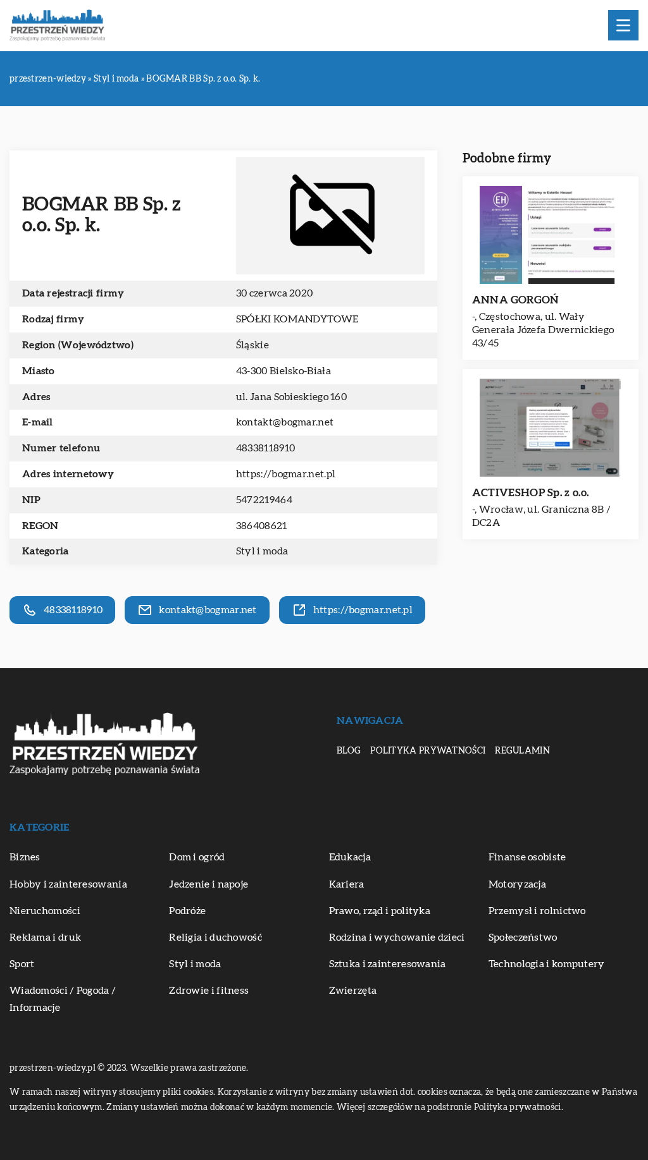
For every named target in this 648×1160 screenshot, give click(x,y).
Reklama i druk (45, 937)
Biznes (24, 857)
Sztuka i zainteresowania (387, 964)
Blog (349, 751)
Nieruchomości (44, 911)
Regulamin (522, 751)
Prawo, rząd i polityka (380, 911)
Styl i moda (262, 551)
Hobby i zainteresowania (68, 884)
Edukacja (350, 857)
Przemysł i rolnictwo (537, 911)
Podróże (187, 911)
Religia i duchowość (215, 937)
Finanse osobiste (527, 857)
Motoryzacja (517, 884)
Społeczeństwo (523, 937)
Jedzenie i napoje (208, 884)
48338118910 (265, 448)
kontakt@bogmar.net (284, 422)
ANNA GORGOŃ (515, 300)
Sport (22, 964)
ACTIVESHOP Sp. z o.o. (530, 492)
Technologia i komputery (547, 964)
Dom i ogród (197, 857)
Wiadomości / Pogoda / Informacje (62, 999)
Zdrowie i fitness (209, 991)
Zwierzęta (353, 991)
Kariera (346, 884)
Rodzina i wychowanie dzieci (397, 937)
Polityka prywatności (427, 751)
